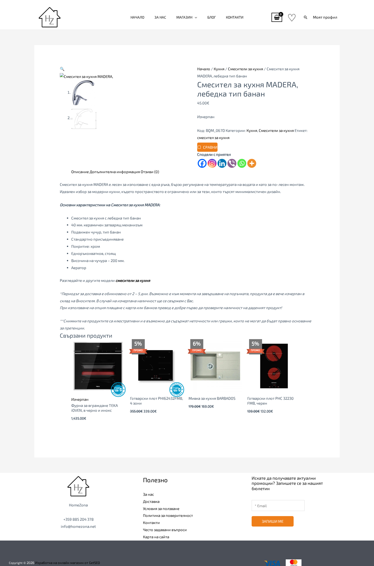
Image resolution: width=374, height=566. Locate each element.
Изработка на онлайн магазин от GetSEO (67, 563)
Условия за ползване (161, 508)
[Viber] (231, 163)
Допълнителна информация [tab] (115, 171)
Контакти (234, 17)
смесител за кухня (213, 137)
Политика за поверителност (168, 515)
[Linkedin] (222, 163)
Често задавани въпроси (165, 529)
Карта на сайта (156, 536)
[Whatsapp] (241, 163)
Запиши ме (272, 521)
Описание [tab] (80, 171)
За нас (160, 17)
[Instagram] (212, 163)
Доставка (151, 501)
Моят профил (325, 17)
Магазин (184, 17)
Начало (137, 17)
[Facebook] (202, 163)
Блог (211, 17)
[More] (251, 163)
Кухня (219, 68)
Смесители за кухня (245, 68)
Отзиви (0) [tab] (150, 171)
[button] (305, 17)
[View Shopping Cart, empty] (276, 17)
